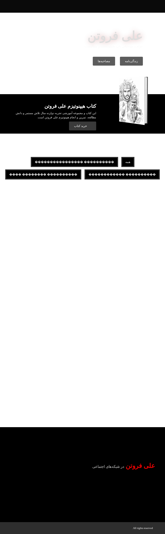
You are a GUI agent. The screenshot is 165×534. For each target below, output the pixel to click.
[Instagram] (124, 483)
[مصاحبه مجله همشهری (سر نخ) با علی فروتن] (49, 384)
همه (127, 162)
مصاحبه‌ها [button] (104, 61)
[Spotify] (109, 483)
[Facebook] (153, 483)
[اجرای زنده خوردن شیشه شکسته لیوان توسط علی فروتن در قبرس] (129, 224)
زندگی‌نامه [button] (131, 61)
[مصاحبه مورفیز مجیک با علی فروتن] (49, 224)
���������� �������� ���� (43, 174)
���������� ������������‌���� (74, 162)
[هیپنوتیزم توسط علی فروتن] (129, 384)
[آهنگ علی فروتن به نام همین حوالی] (49, 304)
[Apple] (94, 483)
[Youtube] (139, 483)
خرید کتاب (81, 126)
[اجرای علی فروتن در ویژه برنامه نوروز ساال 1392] (129, 304)
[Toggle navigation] (15, 8)
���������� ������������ (122, 174)
